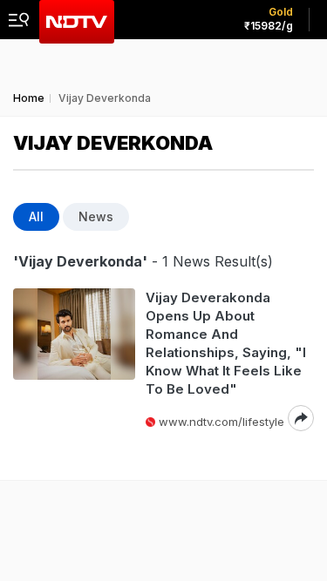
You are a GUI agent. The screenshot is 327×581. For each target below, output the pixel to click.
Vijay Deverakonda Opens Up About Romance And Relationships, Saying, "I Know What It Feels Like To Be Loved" (226, 343)
